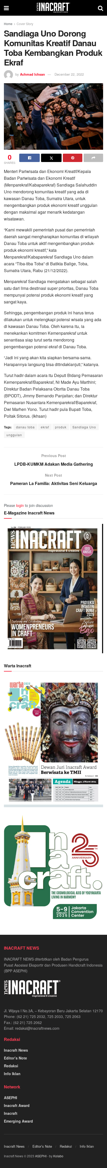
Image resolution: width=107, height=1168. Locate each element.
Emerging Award (18, 1121)
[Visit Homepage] (53, 8)
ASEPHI (10, 1097)
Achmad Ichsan (32, 74)
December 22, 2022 (69, 74)
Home (8, 23)
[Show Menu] (6, 8)
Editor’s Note (15, 1058)
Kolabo (58, 1156)
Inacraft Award (17, 1105)
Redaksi (11, 1065)
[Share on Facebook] (29, 158)
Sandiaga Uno (84, 427)
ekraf (45, 427)
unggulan (14, 435)
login (20, 505)
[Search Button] (100, 8)
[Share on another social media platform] (93, 158)
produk (60, 427)
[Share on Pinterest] (72, 158)
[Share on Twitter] (51, 158)
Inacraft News (16, 1050)
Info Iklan (12, 1073)
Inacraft (10, 1113)
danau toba (25, 427)
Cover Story (25, 23)
